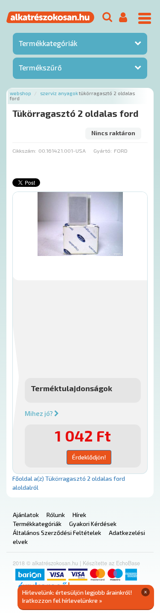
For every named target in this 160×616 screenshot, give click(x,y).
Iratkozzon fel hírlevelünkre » (62, 600)
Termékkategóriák (48, 43)
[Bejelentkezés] (123, 17)
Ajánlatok (26, 514)
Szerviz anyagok (59, 93)
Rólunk (56, 514)
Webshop (20, 93)
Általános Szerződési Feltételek (57, 532)
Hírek (79, 514)
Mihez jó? (39, 413)
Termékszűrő (40, 67)
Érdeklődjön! (89, 457)
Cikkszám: (24, 150)
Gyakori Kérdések (92, 523)
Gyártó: (102, 150)
